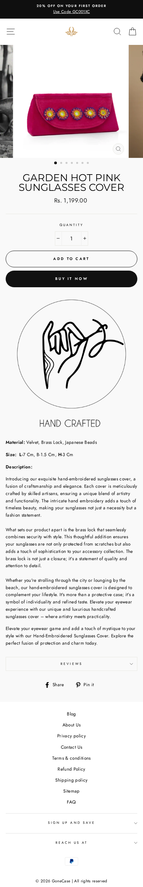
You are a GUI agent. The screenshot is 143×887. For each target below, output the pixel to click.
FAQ (71, 802)
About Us (72, 724)
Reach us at (71, 842)
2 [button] (62, 163)
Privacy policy (71, 735)
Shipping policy (71, 780)
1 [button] (56, 163)
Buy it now (71, 278)
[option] (71, 9)
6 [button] (83, 163)
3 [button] (67, 163)
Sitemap (71, 791)
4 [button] (72, 163)
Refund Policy (71, 769)
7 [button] (88, 163)
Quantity (71, 224)
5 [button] (77, 163)
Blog (71, 713)
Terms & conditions (71, 758)
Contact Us (71, 747)
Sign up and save (71, 822)
